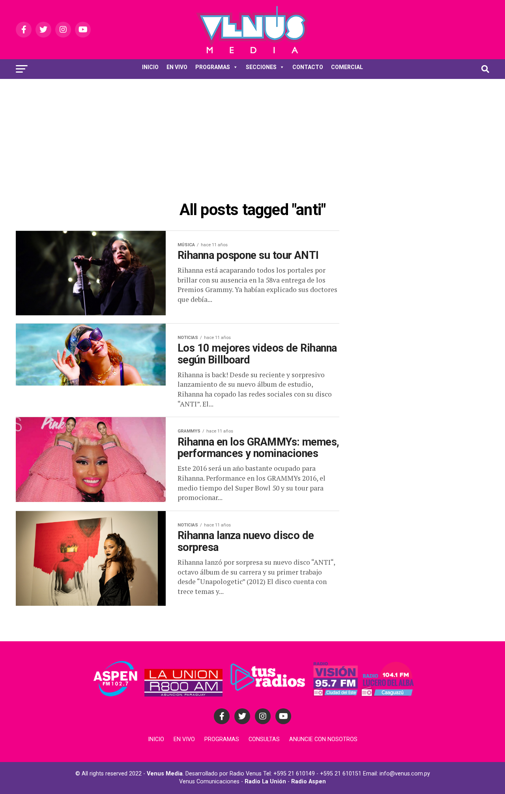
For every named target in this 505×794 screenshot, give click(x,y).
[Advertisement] (252, 138)
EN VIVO (176, 67)
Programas (221, 739)
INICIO (150, 67)
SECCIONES (261, 67)
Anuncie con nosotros (323, 739)
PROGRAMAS (212, 67)
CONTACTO (307, 67)
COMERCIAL (347, 67)
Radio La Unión (265, 781)
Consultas (264, 739)
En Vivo (184, 739)
